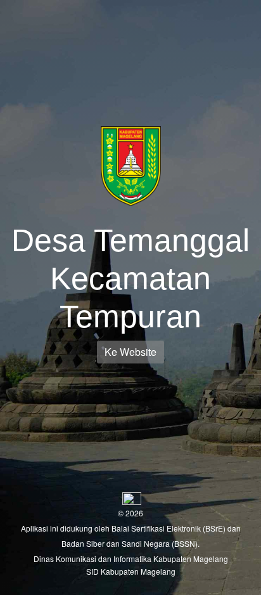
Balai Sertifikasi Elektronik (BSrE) (169, 528)
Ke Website (130, 351)
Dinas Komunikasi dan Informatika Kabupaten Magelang (131, 558)
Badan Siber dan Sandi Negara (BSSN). (130, 543)
